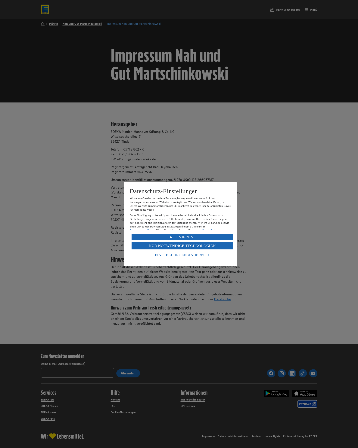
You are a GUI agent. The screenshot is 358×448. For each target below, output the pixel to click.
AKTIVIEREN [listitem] (181, 237)
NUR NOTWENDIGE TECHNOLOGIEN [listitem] (182, 246)
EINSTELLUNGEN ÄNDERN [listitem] (179, 255)
